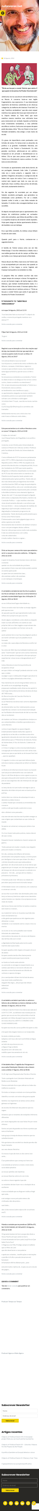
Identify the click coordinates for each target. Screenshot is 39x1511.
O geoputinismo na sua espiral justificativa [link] (17, 1464)
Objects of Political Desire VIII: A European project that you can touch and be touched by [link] (17, 1438)
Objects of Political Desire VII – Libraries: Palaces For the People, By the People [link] (19, 1445)
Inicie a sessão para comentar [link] (12, 324)
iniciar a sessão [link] (12, 1286)
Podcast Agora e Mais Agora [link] (13, 1353)
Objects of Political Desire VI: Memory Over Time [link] (19, 1458)
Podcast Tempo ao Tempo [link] (12, 1301)
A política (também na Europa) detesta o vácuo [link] (18, 1452)
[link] (2, 13)
